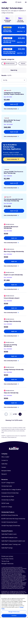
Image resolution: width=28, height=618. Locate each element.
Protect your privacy (7, 556)
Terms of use (5, 561)
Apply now (13, 104)
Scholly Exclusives (10, 63)
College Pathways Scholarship (14, 369)
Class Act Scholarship (11, 393)
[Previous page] (6, 414)
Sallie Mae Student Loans (9, 534)
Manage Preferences (14, 611)
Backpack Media (6, 470)
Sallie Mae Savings (7, 548)
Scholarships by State (7, 496)
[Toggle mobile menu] (26, 2)
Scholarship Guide (6, 486)
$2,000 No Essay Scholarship (9, 515)
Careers (3, 467)
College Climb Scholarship (12, 321)
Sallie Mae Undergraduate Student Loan (13, 541)
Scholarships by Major (7, 500)
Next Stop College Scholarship (14, 251)
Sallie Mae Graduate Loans (9, 537)
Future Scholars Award (11, 298)
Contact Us (4, 460)
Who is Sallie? (5, 457)
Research (4, 474)
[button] (7, 564)
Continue (14, 615)
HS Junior (23, 63)
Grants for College (6, 507)
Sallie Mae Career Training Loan (11, 544)
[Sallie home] (4, 2)
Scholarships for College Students (11, 489)
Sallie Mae (4, 464)
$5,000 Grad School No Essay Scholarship (13, 518)
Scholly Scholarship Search (9, 522)
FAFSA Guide (5, 503)
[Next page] (20, 414)
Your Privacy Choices (7, 559)
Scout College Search (7, 482)
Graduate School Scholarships (10, 493)
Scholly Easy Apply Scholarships (10, 525)
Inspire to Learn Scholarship (13, 274)
